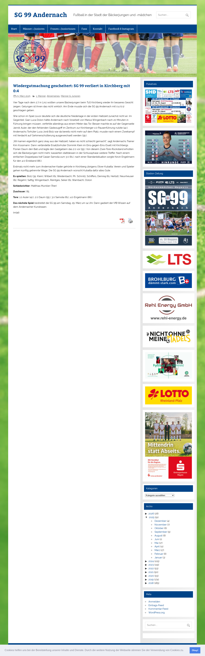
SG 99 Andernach (40, 14)
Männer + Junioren (34, 28)
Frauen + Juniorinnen (62, 28)
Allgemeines (53, 96)
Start (14, 28)
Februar (159, 553)
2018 (151, 583)
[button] (184, 650)
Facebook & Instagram (121, 28)
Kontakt (97, 28)
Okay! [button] (195, 650)
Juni (157, 539)
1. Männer (41, 96)
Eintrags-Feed (156, 605)
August (158, 535)
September (161, 531)
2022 (151, 568)
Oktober (159, 528)
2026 (151, 513)
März (157, 550)
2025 (151, 517)
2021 (150, 572)
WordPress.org (156, 612)
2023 (151, 564)
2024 (151, 561)
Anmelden (154, 601)
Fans (84, 28)
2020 (151, 575)
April (157, 546)
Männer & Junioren (70, 96)
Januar (158, 557)
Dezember (160, 521)
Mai (156, 543)
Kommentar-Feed (158, 608)
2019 (151, 579)
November (161, 524)
